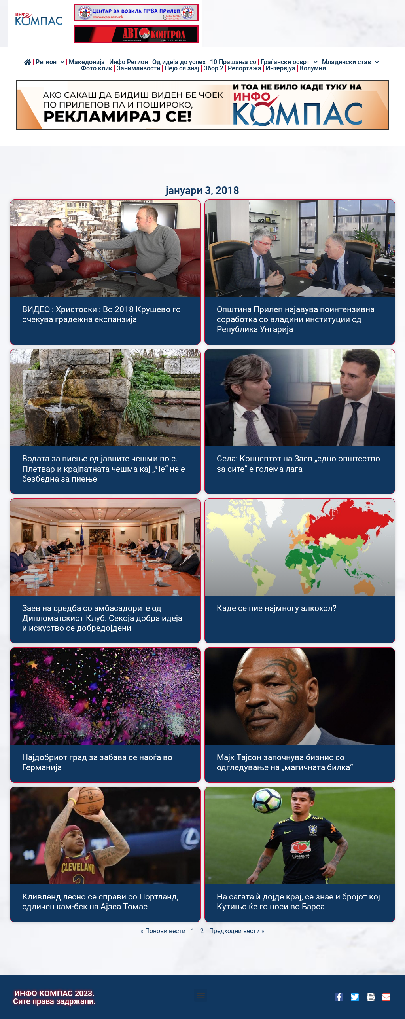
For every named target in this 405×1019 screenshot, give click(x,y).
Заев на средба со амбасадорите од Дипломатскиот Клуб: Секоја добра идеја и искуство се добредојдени (102, 618)
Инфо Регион (128, 62)
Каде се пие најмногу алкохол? (277, 608)
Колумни (313, 68)
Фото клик (96, 68)
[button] (200, 995)
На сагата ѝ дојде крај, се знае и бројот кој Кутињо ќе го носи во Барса (298, 901)
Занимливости (138, 68)
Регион (46, 62)
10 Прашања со (233, 62)
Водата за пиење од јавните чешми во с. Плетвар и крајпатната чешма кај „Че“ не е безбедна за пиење (103, 468)
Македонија (87, 62)
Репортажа (244, 68)
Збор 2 (213, 68)
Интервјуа (280, 68)
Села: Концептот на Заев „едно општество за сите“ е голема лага (298, 463)
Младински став (346, 62)
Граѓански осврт (285, 62)
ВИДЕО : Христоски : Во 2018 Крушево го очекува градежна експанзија (101, 314)
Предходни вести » (237, 931)
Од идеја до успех (179, 62)
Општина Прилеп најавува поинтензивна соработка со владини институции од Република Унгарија (296, 319)
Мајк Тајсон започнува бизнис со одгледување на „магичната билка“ (285, 762)
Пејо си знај (182, 68)
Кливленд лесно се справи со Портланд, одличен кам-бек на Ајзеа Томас (100, 901)
